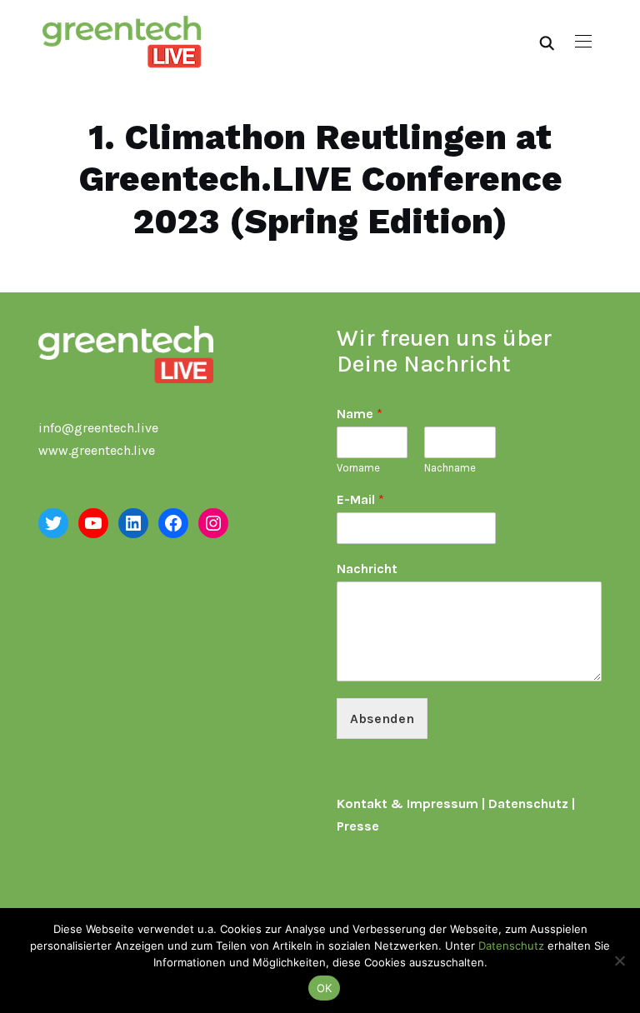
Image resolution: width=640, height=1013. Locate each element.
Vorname (358, 468)
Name (359, 414)
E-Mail (360, 499)
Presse (358, 826)
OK (324, 988)
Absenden (382, 718)
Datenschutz (528, 803)
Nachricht (367, 568)
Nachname (450, 468)
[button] (583, 41)
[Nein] (619, 960)
